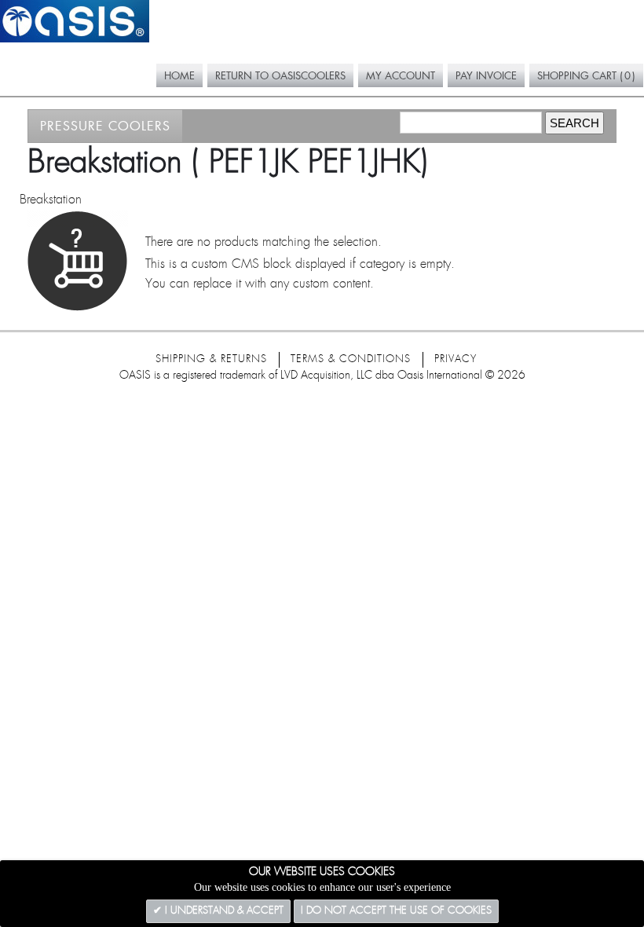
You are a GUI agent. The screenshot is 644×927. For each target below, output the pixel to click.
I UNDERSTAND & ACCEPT (223, 911)
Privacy (455, 359)
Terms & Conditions (351, 359)
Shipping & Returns (211, 359)
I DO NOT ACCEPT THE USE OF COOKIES (396, 911)
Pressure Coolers (105, 125)
